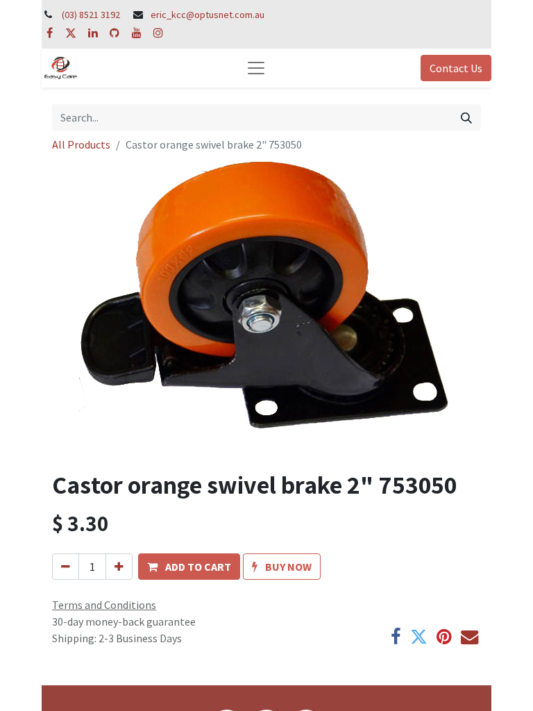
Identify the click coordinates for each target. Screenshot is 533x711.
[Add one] (119, 566)
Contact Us (456, 68)
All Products (81, 144)
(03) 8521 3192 (91, 14)
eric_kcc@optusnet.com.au (207, 14)
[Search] (466, 117)
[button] (189, 566)
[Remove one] (65, 566)
